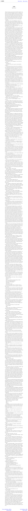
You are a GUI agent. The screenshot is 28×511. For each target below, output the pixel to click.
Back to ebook (20, 1)
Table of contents (25, 1)
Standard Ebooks (2, 1)
